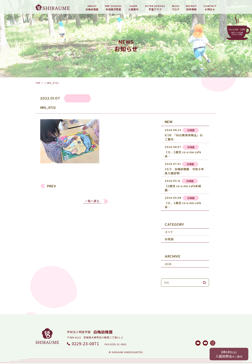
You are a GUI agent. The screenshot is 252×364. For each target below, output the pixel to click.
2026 (168, 264)
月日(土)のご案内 (228, 353)
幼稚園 (169, 239)
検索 (204, 283)
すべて (169, 232)
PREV (51, 186)
